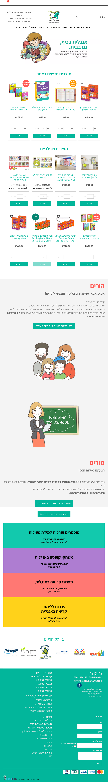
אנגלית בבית (46, 734)
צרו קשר (48, 749)
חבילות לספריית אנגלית (40, 727)
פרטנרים (101, 2)
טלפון (100, 732)
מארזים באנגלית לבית (81, 27)
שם (100, 722)
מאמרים (48, 745)
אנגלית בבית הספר (58, 27)
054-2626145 (93, 696)
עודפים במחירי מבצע (42, 753)
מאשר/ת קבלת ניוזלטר (68, 743)
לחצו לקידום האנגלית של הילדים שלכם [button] (54, 326)
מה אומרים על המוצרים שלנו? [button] (54, 514)
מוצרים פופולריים (44, 738)
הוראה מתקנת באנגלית (41, 710)
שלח (98, 763)
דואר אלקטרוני (96, 741)
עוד (18, 27)
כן (72, 746)
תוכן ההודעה (97, 750)
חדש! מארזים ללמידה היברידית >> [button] (54, 503)
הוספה (18, 135)
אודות (49, 742)
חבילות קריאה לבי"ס (34, 27)
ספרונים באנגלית (44, 700)
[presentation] (3, 652)
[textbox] (18, 17)
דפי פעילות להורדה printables (37, 731)
